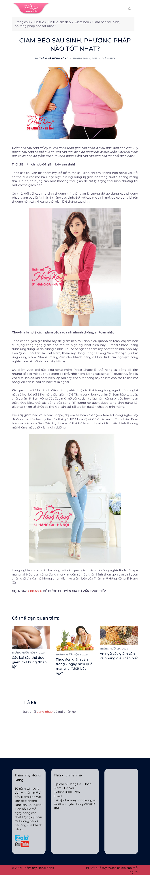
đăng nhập (45, 711)
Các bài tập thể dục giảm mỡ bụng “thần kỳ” (29, 662)
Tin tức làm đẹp (59, 22)
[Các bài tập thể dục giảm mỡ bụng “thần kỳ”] (31, 637)
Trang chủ (22, 22)
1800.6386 (34, 591)
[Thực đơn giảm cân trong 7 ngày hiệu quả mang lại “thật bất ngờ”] (75, 638)
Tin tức (39, 22)
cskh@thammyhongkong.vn (75, 800)
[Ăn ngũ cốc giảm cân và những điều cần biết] (119, 635)
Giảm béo (82, 22)
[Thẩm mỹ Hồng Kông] (31, 8)
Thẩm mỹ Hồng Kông (53, 58)
